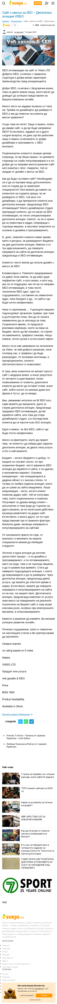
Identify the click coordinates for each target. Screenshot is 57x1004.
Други (5, 961)
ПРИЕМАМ (44, 995)
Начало (5, 21)
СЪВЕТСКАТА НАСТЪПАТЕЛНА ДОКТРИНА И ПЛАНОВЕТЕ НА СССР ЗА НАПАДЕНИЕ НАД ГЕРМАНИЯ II (37, 863)
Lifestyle (6, 954)
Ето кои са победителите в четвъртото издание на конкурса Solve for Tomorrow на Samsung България (37, 849)
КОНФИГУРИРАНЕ (35, 1000)
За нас (5, 974)
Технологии (16, 21)
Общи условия (8, 980)
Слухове (6, 948)
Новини (5, 945)
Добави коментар (47, 25)
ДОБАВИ (37, 3)
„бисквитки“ (39, 988)
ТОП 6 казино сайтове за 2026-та (37, 790)
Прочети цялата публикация (16, 714)
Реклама (6, 977)
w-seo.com (18, 32)
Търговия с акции (10, 967)
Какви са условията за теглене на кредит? (37, 804)
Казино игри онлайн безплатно (16, 964)
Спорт (5, 951)
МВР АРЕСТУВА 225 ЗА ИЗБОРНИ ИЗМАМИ (33, 818)
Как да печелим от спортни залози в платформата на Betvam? (35, 833)
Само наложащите (27, 995)
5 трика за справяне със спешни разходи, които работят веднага (38, 775)
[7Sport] (28, 885)
